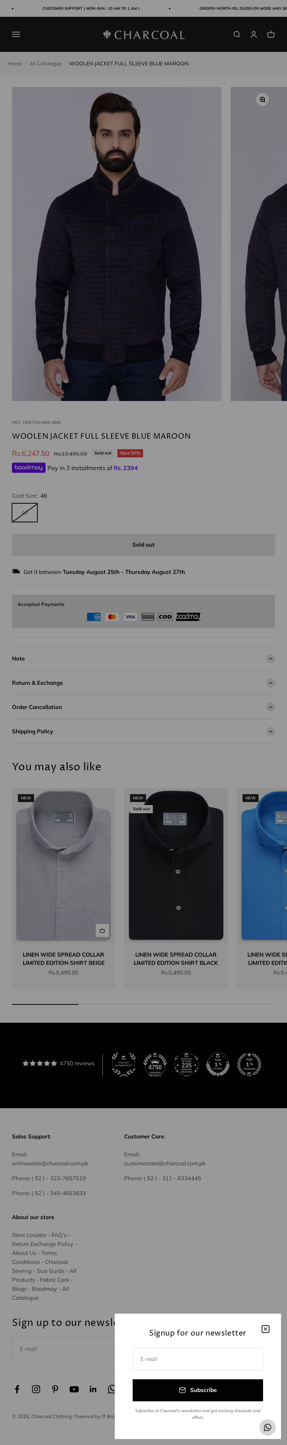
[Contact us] (267, 1427)
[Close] (265, 1329)
